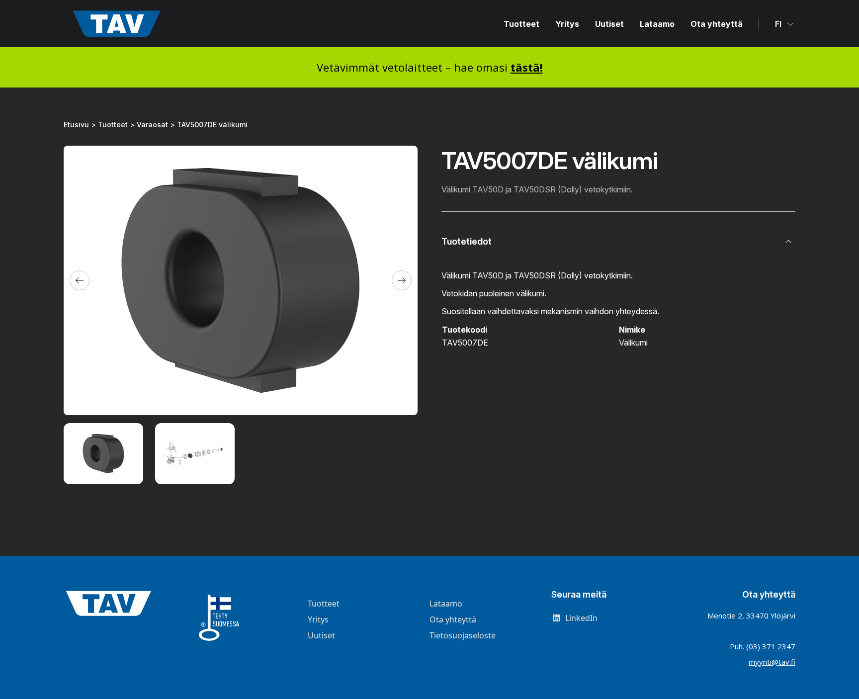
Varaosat (152, 124)
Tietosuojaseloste (463, 635)
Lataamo (657, 24)
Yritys (567, 24)
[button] (79, 280)
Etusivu (76, 124)
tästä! (527, 67)
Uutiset (609, 24)
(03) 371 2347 (770, 646)
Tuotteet (521, 24)
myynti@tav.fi (772, 662)
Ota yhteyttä (716, 24)
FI (779, 24)
